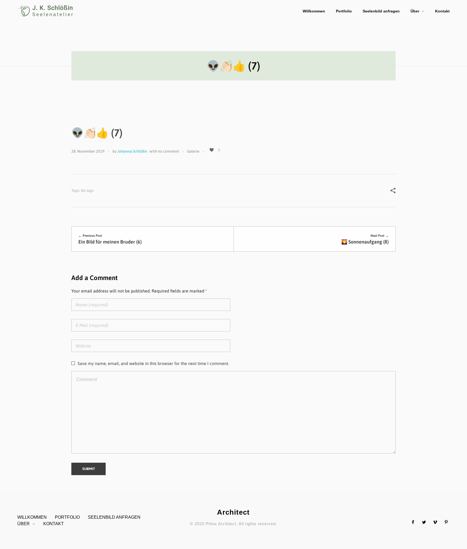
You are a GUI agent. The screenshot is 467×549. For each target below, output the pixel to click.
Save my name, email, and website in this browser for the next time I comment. (153, 363)
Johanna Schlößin (132, 151)
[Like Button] (211, 150)
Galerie (193, 151)
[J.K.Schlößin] (45, 10)
